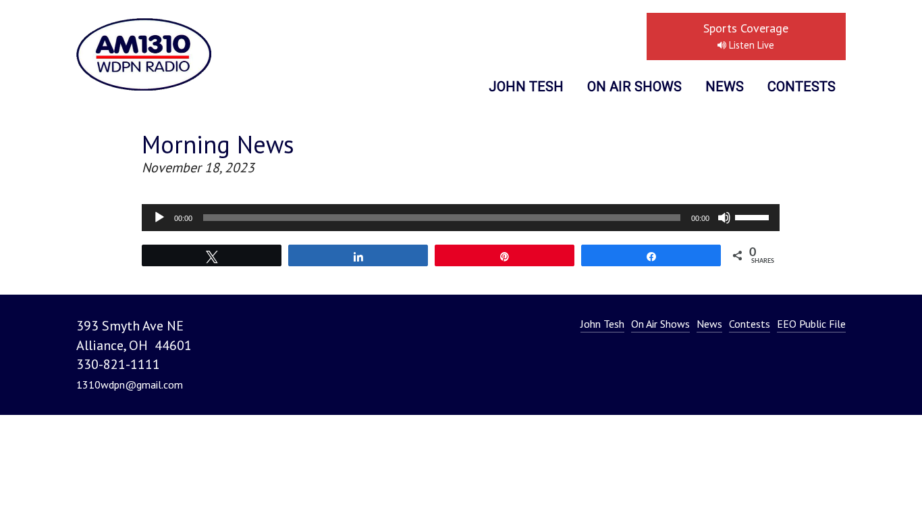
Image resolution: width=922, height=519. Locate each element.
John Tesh (526, 86)
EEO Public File (811, 323)
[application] (461, 217)
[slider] (754, 216)
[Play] (159, 217)
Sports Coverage (745, 35)
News (724, 86)
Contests (801, 86)
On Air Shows (634, 86)
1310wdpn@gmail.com (129, 384)
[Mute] (724, 217)
